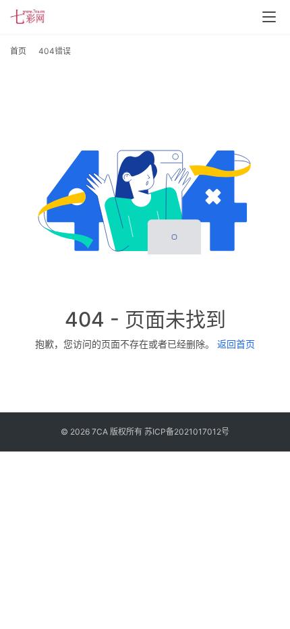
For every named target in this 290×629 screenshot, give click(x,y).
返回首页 (236, 344)
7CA (100, 432)
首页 (18, 51)
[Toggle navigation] (269, 17)
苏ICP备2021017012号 (186, 432)
